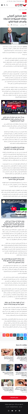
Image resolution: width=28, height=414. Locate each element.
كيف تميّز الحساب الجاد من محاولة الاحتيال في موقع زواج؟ (21, 373)
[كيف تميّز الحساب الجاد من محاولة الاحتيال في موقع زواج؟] (21, 367)
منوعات (19, 9)
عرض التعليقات (14, 397)
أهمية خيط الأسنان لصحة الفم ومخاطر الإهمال (8, 358)
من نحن (20, 406)
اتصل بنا (7, 406)
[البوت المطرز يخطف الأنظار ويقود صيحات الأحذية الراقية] (21, 352)
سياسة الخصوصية (14, 406)
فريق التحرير (22, 25)
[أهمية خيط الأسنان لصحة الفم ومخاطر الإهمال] (7, 352)
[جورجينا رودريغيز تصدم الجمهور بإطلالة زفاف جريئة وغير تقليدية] (7, 382)
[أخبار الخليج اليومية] (21, 5)
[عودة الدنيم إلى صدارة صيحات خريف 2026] (7, 367)
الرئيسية (24, 9)
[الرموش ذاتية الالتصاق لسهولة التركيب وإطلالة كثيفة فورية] (21, 382)
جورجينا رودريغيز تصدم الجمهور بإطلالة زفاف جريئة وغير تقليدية (7, 389)
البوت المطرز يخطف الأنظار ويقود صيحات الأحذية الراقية (22, 358)
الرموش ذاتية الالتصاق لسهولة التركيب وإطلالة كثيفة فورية (21, 389)
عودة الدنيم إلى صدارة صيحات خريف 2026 (8, 373)
